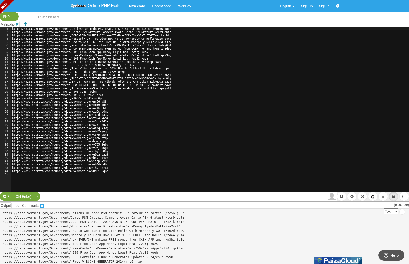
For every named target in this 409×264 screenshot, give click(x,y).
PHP (6, 16)
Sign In (324, 6)
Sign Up (307, 6)
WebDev (184, 6)
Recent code (161, 6)
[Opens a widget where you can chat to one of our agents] (391, 256)
